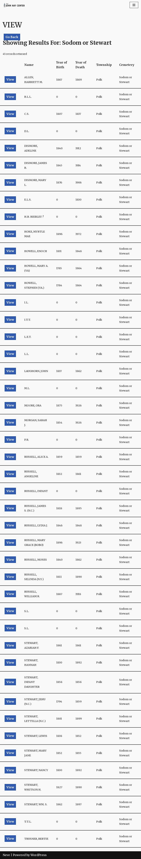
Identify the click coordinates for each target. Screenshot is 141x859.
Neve (6, 855)
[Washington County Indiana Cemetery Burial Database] (14, 5)
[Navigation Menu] (134, 5)
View (10, 79)
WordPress (38, 855)
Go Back (12, 37)
